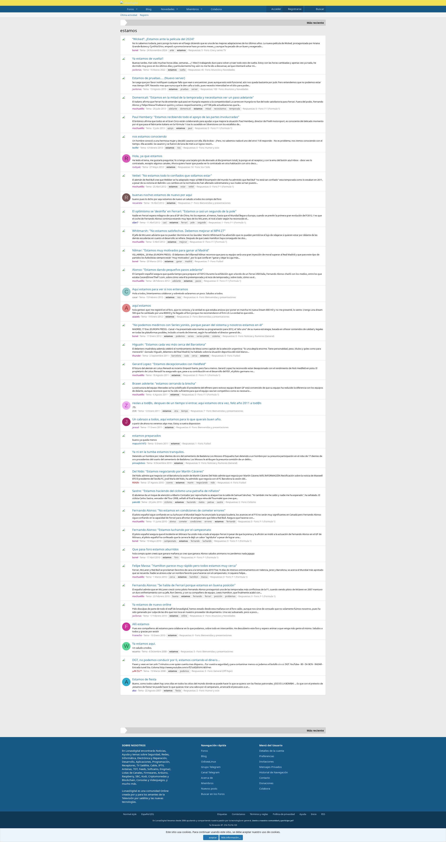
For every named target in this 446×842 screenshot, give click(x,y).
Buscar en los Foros (213, 794)
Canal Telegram (210, 772)
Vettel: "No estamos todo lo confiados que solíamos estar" (172, 175)
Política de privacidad (283, 814)
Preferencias (266, 756)
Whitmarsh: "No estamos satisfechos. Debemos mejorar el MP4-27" (178, 231)
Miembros (192, 9)
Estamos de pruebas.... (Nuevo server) (158, 78)
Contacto (264, 777)
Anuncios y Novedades (223, 69)
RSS (323, 814)
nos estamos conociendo (149, 136)
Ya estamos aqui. (144, 644)
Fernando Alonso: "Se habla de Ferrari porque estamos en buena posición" (184, 585)
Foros (130, 9)
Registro (144, 15)
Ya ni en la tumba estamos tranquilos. (158, 452)
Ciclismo (251, 502)
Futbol (219, 261)
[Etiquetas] (123, 23)
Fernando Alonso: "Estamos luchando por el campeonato (171, 530)
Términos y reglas (258, 814)
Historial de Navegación (273, 772)
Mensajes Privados (270, 767)
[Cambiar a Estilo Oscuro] (307, 9)
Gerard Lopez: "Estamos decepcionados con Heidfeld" (169, 364)
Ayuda (302, 814)
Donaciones (266, 783)
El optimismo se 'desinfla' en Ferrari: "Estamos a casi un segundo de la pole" (184, 211)
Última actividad (128, 15)
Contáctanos (238, 814)
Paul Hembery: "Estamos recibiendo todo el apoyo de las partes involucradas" (185, 117)
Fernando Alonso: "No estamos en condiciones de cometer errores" (178, 510)
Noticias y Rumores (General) (259, 336)
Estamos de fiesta (144, 679)
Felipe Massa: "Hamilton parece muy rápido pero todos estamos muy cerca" (184, 566)
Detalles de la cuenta (271, 750)
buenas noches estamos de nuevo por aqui (162, 195)
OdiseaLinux (208, 761)
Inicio (313, 814)
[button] (136, 9)
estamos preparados (146, 436)
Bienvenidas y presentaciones (215, 202)
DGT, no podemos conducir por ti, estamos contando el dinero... (176, 660)
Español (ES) (147, 814)
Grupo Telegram (211, 767)
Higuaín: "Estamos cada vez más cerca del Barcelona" (169, 344)
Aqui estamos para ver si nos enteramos (160, 289)
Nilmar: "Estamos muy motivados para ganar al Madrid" (170, 250)
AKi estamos (140, 624)
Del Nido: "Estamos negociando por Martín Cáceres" (168, 471)
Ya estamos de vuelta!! (147, 58)
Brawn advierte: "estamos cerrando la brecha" (164, 383)
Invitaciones (266, 761)
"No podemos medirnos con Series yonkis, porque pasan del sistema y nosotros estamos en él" (197, 325)
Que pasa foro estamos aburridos (155, 549)
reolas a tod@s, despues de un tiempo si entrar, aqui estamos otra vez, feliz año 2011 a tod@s (196, 403)
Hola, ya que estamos (147, 156)
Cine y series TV (218, 50)
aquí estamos (141, 306)
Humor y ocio (212, 147)
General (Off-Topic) (223, 671)
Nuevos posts (209, 788)
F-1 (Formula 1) (272, 108)
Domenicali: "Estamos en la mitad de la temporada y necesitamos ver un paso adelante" (193, 97)
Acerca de (207, 777)
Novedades (167, 9)
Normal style (129, 814)
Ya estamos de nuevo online (151, 604)
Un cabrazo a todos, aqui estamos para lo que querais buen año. (176, 419)
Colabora (216, 9)
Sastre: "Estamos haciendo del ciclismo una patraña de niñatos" (176, 491)
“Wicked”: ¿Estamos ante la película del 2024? (163, 39)
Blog (148, 9)
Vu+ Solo (205, 167)
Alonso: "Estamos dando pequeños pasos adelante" (167, 270)
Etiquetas (222, 814)
